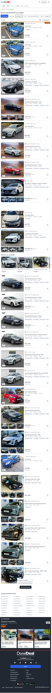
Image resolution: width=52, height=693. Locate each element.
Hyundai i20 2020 (29, 598)
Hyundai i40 (15, 610)
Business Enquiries (14, 674)
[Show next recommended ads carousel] (49, 255)
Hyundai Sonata (16, 614)
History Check (13, 676)
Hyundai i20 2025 (16, 596)
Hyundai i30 (15, 607)
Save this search (26, 587)
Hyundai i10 (28, 607)
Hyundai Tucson (41, 605)
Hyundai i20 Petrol (29, 601)
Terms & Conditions (18, 687)
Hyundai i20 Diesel (42, 601)
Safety (27, 676)
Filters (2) (5, 16)
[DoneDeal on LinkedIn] (31, 662)
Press (27, 670)
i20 (22, 5)
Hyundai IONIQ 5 (41, 610)
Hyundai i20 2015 (16, 601)
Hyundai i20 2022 (4, 598)
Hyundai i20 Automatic (30, 605)
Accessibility (13, 680)
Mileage (47, 16)
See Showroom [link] (4, 624)
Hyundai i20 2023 (41, 596)
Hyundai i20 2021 (16, 598)
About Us (12, 670)
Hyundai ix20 (3, 614)
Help (27, 672)
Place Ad (44, 2)
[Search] (3, 9)
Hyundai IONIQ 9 (29, 612)
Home (8, 5)
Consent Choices (30, 678)
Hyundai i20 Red (4, 605)
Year (25, 16)
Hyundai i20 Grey (4, 603)
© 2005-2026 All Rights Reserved (42, 687)
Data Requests (13, 678)
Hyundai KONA (4, 607)
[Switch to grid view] (40, 20)
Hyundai (17, 5)
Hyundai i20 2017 (4, 601)
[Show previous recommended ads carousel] (46, 255)
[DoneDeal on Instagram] (36, 662)
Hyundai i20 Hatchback (18, 605)
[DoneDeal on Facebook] (15, 662)
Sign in (25, 666)
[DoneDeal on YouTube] (25, 662)
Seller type (12, 16)
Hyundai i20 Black (29, 603)
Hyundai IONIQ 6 (16, 612)
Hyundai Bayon (41, 607)
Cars (13, 5)
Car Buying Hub (14, 672)
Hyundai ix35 (3, 610)
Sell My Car (28, 674)
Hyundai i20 (19, 16)
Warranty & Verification (33, 16)
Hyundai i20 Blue (41, 603)
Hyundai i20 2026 (4, 596)
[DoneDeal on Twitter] (20, 662)
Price (42, 16)
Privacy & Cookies (9, 687)
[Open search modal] (40, 2)
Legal (3, 687)
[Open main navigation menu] (48, 2)
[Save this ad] (47, 36)
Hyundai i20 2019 (41, 598)
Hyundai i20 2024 (29, 596)
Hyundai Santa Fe (29, 610)
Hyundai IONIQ (41, 612)
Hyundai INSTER (4, 612)
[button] (32, 580)
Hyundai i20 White (17, 603)
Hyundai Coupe (29, 614)
